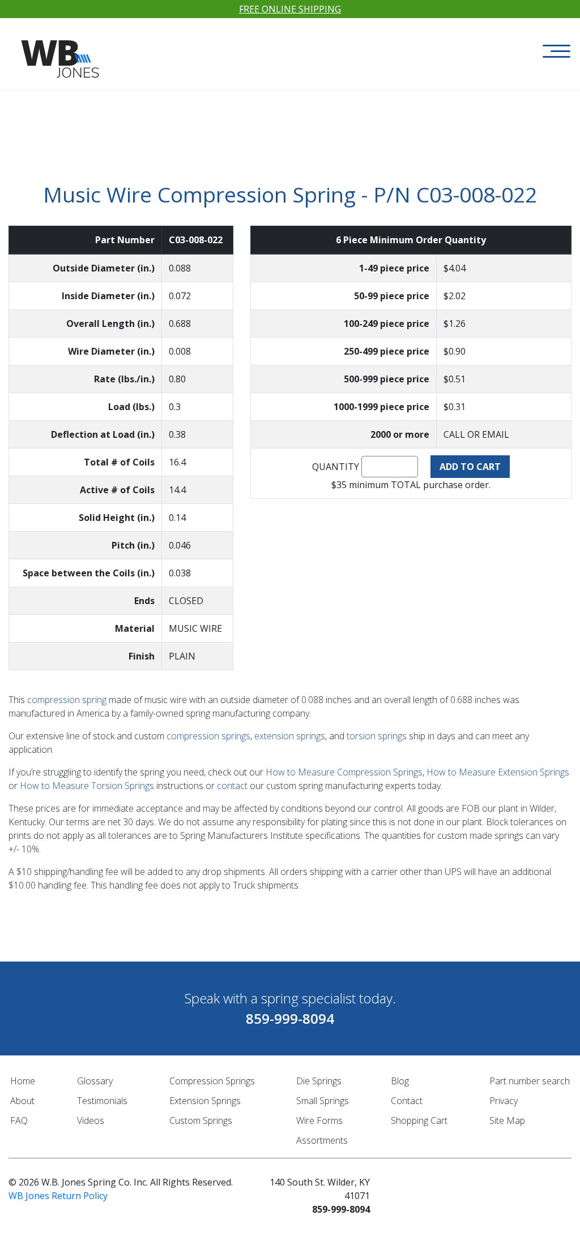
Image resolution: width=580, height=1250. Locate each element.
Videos (90, 1120)
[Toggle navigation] (556, 51)
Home (22, 1081)
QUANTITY (335, 466)
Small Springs (322, 1100)
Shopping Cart (419, 1120)
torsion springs (377, 736)
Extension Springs (205, 1100)
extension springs (289, 736)
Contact (407, 1100)
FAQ (19, 1120)
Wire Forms (319, 1120)
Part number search (529, 1081)
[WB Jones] (61, 49)
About (22, 1100)
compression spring (66, 699)
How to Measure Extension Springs (498, 772)
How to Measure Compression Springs (344, 772)
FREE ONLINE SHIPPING (290, 9)
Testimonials (102, 1100)
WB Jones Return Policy (58, 1195)
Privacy (503, 1100)
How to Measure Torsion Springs (87, 785)
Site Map (507, 1120)
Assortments (322, 1140)
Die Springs (319, 1081)
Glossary (95, 1081)
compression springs (208, 736)
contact (232, 785)
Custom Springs (200, 1120)
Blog (400, 1081)
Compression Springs (212, 1081)
